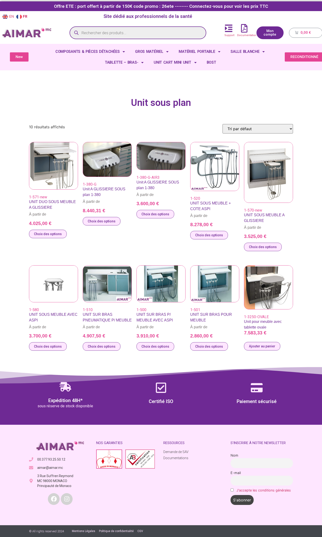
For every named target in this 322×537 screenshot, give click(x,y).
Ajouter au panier (262, 346)
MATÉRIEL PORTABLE (197, 51)
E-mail (236, 473)
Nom (234, 455)
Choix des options (48, 234)
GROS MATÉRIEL (149, 51)
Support (229, 35)
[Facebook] (54, 499)
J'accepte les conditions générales (263, 490)
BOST (211, 62)
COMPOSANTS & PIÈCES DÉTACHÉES (87, 51)
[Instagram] (67, 499)
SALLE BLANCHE (245, 51)
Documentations (247, 35)
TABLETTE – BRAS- (121, 62)
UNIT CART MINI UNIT (172, 62)
